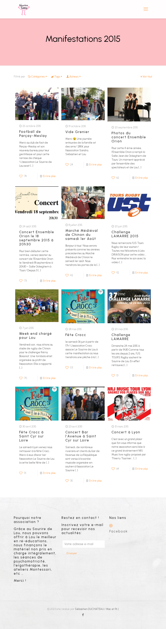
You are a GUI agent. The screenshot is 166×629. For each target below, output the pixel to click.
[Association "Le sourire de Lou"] (24, 9)
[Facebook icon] (83, 615)
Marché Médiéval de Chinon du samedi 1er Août (81, 235)
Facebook (118, 531)
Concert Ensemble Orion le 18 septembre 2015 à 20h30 (36, 238)
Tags (57, 76)
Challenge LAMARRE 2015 (125, 234)
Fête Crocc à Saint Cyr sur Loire (31, 436)
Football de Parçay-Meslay (33, 134)
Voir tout (147, 76)
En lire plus (49, 176)
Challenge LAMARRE (121, 337)
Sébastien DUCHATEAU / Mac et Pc (96, 609)
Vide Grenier (78, 132)
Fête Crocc (75, 335)
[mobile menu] (145, 9)
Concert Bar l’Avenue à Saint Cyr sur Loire (80, 436)
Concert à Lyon (126, 432)
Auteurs (74, 76)
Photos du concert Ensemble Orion (129, 137)
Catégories (38, 76)
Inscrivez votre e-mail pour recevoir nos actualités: (82, 529)
